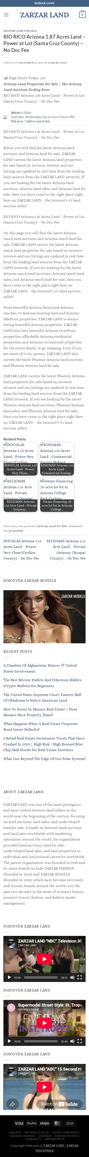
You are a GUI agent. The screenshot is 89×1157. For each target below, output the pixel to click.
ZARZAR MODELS (67, 1135)
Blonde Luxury (37, 1132)
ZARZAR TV (34, 1139)
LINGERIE (45, 1135)
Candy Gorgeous (65, 1132)
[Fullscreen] (79, 977)
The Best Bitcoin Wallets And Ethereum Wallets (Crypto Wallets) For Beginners (42, 683)
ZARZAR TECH (55, 1139)
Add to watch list (38, 121)
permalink (16, 530)
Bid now (17, 121)
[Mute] (72, 977)
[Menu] (6, 14)
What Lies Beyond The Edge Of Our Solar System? (44, 759)
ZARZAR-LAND (57, 62)
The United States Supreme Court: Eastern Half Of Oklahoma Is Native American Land (42, 698)
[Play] (9, 977)
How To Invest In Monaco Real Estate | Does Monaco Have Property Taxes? (40, 712)
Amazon (15, 1132)
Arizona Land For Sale (20, 30)
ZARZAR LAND (44, 14)
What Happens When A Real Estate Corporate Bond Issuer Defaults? (40, 727)
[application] (44, 959)
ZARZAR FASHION (22, 1135)
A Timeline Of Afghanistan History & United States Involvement (40, 668)
